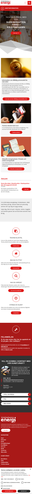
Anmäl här (16, 312)
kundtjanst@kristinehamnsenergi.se (13, 380)
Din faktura (4, 459)
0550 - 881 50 (6, 378)
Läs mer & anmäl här (16, 290)
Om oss (3, 447)
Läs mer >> (16, 33)
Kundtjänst (24, 345)
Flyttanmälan (4, 462)
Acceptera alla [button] (9, 491)
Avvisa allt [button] (24, 491)
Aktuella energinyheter (16, 169)
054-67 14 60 (8, 349)
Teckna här (16, 245)
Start (2, 438)
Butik (2, 448)
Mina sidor (4, 452)
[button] (16, 488)
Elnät (2, 441)
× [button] (30, 469)
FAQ (2, 460)
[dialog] (16, 481)
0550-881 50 (4, 346)
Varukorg (3, 450)
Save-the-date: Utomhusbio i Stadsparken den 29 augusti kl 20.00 (15, 184)
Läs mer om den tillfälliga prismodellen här (16, 99)
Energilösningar (5, 443)
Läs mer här (16, 268)
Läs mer (26, 189)
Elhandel (3, 439)
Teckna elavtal (16, 132)
